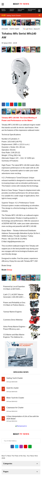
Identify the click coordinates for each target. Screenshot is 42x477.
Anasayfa (5, 29)
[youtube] (25, 446)
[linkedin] (11, 104)
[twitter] (7, 104)
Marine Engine (14, 29)
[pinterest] (16, 104)
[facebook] (3, 104)
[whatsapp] (30, 446)
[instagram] (21, 446)
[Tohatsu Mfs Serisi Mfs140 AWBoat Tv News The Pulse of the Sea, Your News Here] (21, 4)
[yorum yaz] (24, 104)
